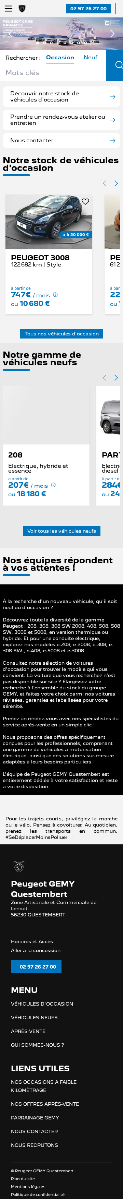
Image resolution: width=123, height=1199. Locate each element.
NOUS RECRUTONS (34, 1156)
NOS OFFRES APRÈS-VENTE (45, 1115)
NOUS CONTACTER (34, 1142)
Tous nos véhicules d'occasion (62, 333)
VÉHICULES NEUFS (34, 1028)
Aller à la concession (35, 960)
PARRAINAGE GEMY (35, 1128)
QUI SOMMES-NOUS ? (37, 1056)
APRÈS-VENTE (28, 1042)
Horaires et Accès (32, 951)
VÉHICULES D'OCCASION (42, 1015)
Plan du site (23, 1189)
